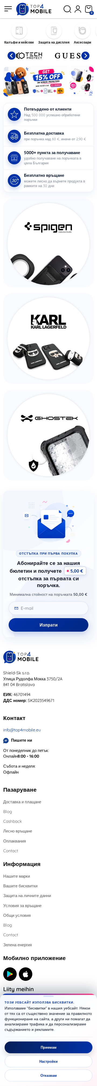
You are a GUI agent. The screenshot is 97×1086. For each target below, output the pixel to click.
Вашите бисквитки (20, 885)
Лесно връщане (17, 831)
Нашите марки (16, 876)
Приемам (49, 1047)
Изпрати (49, 625)
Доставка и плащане (22, 801)
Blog (7, 811)
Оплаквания (14, 841)
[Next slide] (85, 56)
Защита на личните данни (27, 895)
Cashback (12, 821)
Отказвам (48, 1075)
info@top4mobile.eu (22, 729)
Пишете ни (21, 740)
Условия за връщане (22, 905)
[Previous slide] (12, 56)
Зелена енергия (17, 944)
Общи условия (17, 915)
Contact (10, 850)
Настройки (48, 1061)
